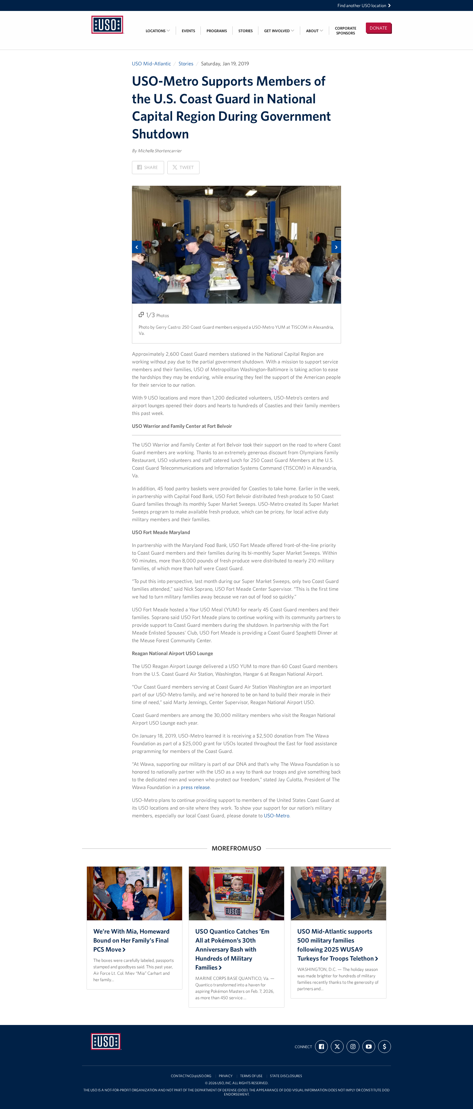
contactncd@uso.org (191, 1076)
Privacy (226, 1076)
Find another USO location (362, 5)
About (313, 30)
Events (188, 30)
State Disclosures (286, 1076)
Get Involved (277, 30)
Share (147, 169)
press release (195, 787)
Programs (217, 30)
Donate (378, 28)
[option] (236, 264)
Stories (245, 30)
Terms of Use (251, 1076)
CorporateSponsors (345, 30)
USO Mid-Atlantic (151, 63)
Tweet (183, 169)
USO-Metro (276, 815)
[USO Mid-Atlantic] (108, 15)
